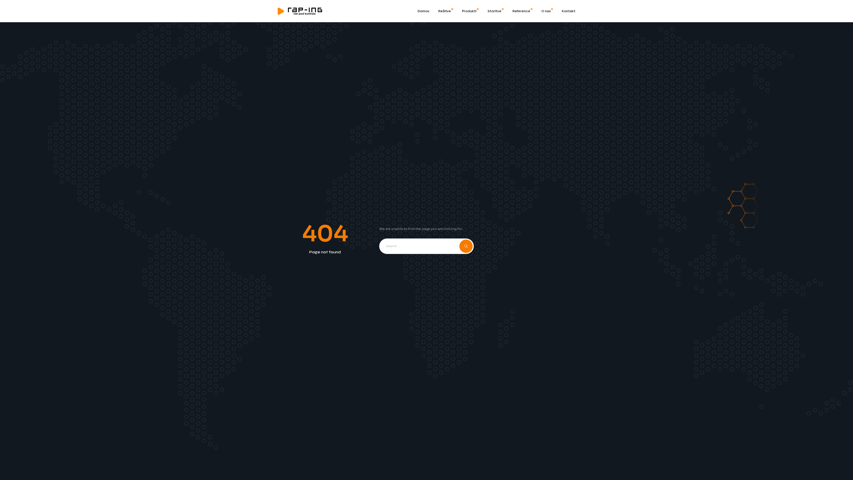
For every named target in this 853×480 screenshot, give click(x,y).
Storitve (494, 11)
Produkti (469, 11)
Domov (423, 11)
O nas (546, 11)
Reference (521, 11)
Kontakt (568, 11)
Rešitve (444, 11)
